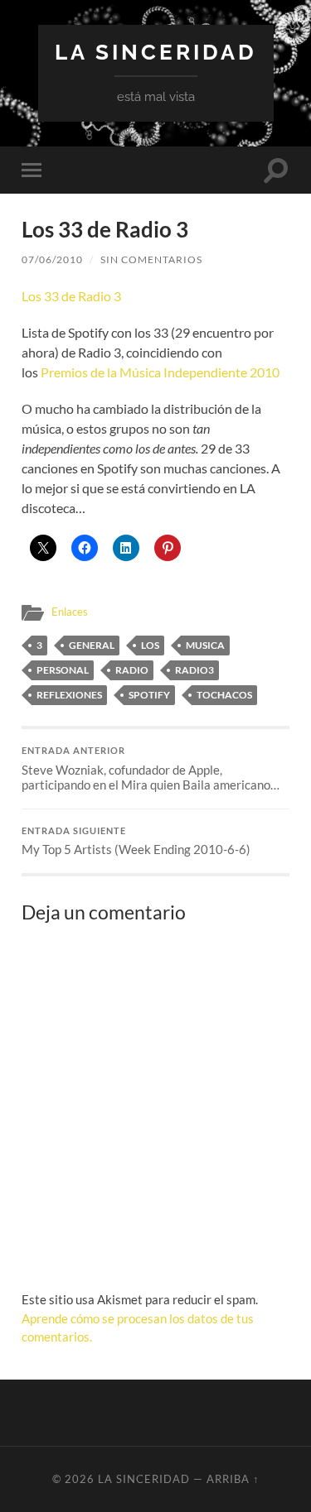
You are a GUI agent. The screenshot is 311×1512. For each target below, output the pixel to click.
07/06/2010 (52, 259)
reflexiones (69, 695)
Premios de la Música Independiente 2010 (160, 372)
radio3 (194, 670)
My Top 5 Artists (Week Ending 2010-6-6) (136, 841)
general (91, 645)
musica (205, 645)
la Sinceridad (156, 52)
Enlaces (69, 611)
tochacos (224, 695)
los (150, 645)
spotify (149, 695)
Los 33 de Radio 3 (71, 296)
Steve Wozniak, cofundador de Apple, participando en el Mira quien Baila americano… (150, 769)
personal (62, 670)
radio (131, 670)
